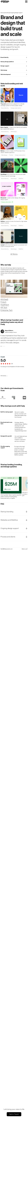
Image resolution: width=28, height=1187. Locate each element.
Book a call (24, 549)
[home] (5, 2)
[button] (26, 2)
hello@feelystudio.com (7, 549)
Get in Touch (14, 1114)
